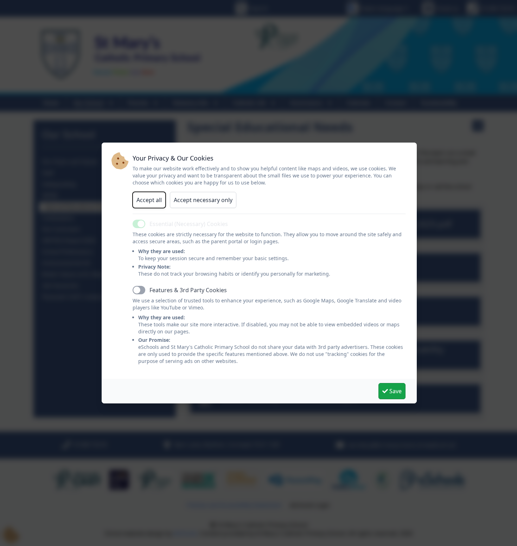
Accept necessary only (203, 200)
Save (395, 391)
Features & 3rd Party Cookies (188, 290)
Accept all (149, 200)
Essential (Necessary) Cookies (188, 224)
